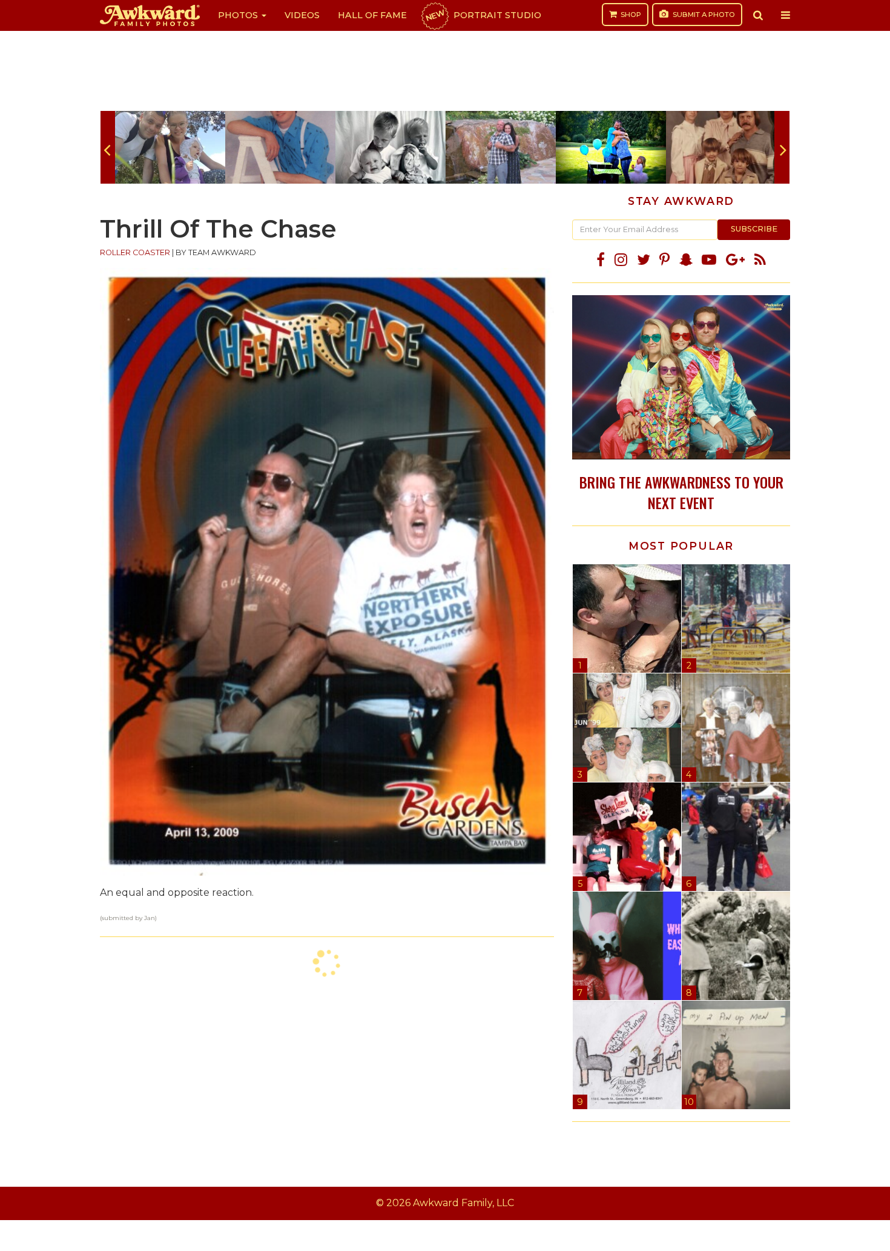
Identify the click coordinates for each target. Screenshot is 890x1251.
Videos (302, 15)
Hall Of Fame (372, 15)
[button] (758, 15)
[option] (170, 147)
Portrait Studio (482, 15)
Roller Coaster (135, 252)
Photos (239, 15)
